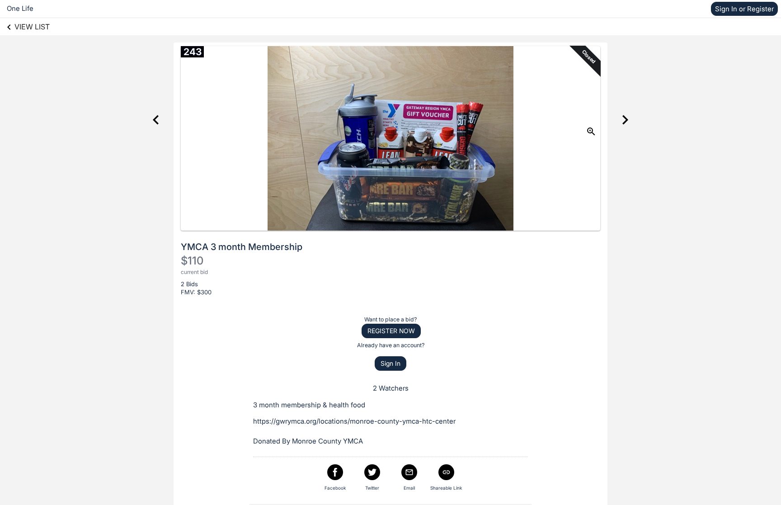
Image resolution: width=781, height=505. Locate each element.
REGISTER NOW (391, 331)
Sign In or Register (744, 9)
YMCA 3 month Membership (241, 246)
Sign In (390, 363)
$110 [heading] (192, 260)
